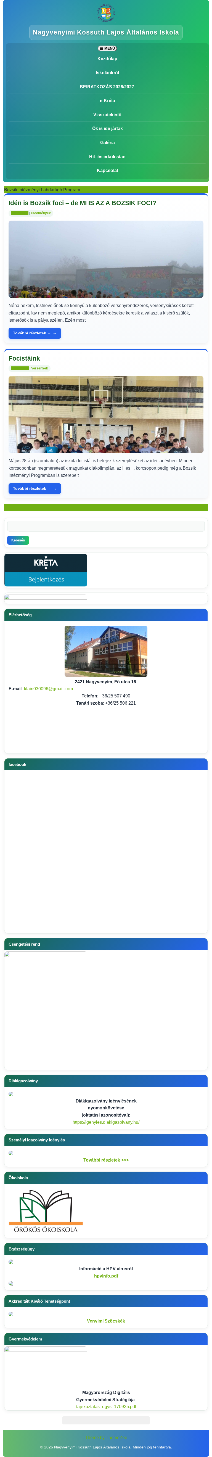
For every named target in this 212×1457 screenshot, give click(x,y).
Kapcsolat (107, 170)
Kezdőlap (107, 58)
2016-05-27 (20, 368)
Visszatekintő (107, 114)
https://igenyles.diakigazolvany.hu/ (106, 1122)
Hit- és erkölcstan (107, 156)
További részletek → (32, 333)
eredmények (41, 213)
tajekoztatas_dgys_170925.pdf (106, 1406)
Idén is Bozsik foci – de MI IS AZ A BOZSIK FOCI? (82, 203)
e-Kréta (107, 100)
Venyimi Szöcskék (106, 1321)
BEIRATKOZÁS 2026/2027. (107, 86)
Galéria (107, 142)
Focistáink (24, 358)
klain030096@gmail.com (48, 688)
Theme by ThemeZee (106, 1437)
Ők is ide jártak (107, 128)
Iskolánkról (107, 72)
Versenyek (39, 368)
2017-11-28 (19, 213)
